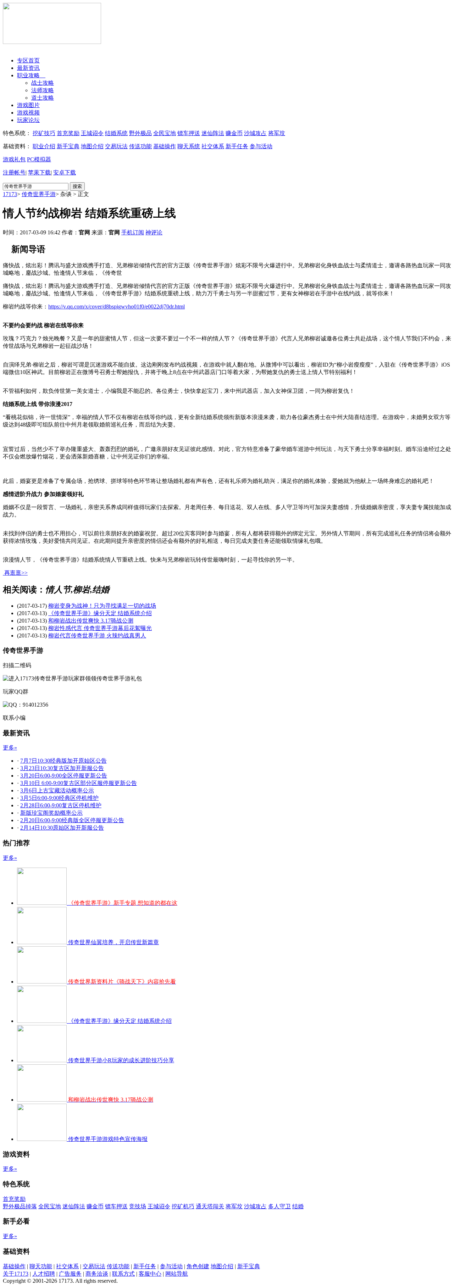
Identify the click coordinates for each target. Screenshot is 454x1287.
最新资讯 (28, 68)
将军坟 (276, 133)
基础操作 (164, 146)
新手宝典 (68, 146)
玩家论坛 (28, 120)
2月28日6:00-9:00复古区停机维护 (60, 805)
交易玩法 (116, 146)
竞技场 (137, 1206)
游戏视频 (28, 113)
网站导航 (176, 1274)
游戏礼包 (14, 159)
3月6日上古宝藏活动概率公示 (57, 790)
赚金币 (234, 133)
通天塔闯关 (210, 1206)
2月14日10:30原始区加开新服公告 (62, 828)
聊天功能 (40, 1266)
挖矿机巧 (183, 1206)
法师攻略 (42, 90)
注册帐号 (14, 172)
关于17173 (15, 1274)
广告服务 (70, 1274)
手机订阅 (132, 232)
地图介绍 (92, 146)
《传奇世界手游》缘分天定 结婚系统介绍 (100, 613)
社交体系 (212, 146)
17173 (10, 194)
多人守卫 (279, 1206)
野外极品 (140, 133)
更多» (10, 748)
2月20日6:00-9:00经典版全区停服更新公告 (72, 820)
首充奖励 (68, 133)
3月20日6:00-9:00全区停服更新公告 (63, 776)
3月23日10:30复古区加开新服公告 (62, 768)
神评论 (153, 232)
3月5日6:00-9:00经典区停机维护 (59, 798)
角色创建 (198, 1266)
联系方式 (123, 1274)
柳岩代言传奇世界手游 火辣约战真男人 (97, 636)
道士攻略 (42, 98)
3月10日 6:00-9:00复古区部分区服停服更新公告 (78, 783)
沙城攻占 (255, 133)
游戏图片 (28, 105)
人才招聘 (43, 1274)
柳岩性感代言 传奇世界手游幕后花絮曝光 (100, 628)
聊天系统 (188, 146)
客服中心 (150, 1274)
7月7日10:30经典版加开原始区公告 (63, 761)
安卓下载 (64, 172)
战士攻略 (42, 83)
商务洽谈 (96, 1274)
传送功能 (140, 146)
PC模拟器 (39, 159)
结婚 (298, 1206)
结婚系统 (116, 133)
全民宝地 (164, 133)
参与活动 (261, 146)
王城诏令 (92, 133)
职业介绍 (44, 146)
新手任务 (237, 146)
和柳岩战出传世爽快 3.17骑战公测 (90, 621)
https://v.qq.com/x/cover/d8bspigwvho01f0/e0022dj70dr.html (116, 306)
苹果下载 (39, 172)
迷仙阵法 (212, 133)
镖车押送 (188, 133)
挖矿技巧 (44, 133)
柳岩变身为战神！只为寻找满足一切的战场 (102, 606)
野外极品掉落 (20, 1206)
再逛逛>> (16, 573)
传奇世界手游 (39, 194)
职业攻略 (31, 75)
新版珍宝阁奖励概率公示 (51, 813)
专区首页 (28, 60)
